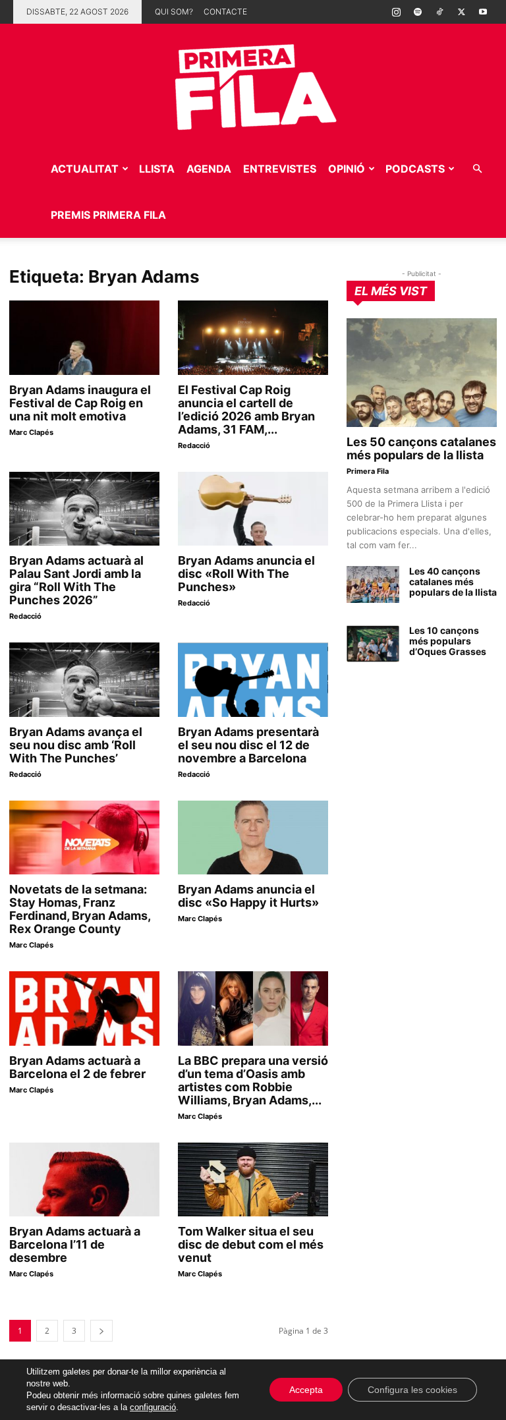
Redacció (194, 445)
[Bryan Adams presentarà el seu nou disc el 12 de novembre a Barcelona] (253, 679)
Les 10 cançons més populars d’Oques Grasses (447, 641)
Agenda (208, 168)
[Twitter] (461, 12)
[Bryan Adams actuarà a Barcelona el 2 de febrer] (84, 1008)
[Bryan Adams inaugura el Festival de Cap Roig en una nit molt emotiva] (84, 337)
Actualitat (85, 168)
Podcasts (415, 168)
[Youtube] (483, 12)
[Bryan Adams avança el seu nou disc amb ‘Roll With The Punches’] (84, 679)
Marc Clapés (31, 432)
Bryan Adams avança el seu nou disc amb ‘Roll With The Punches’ (75, 745)
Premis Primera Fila (108, 214)
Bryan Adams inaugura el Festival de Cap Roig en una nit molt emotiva (80, 403)
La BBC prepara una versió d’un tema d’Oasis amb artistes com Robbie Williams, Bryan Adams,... (253, 1080)
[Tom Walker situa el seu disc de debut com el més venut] (253, 1180)
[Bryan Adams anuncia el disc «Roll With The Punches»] (253, 509)
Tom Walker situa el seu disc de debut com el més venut (250, 1244)
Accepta (306, 1389)
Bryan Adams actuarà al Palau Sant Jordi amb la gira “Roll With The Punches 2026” (76, 580)
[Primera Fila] (253, 85)
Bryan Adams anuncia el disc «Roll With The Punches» (246, 574)
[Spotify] (418, 12)
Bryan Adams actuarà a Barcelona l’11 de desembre (74, 1244)
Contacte (225, 11)
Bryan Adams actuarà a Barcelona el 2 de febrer (77, 1067)
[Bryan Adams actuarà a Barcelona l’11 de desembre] (84, 1180)
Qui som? (174, 11)
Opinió (346, 168)
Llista (157, 168)
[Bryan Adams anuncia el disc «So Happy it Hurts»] (253, 838)
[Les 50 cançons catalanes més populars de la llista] (422, 372)
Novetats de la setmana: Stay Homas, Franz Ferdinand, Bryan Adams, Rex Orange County (79, 909)
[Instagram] (396, 12)
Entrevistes (279, 168)
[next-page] (101, 1331)
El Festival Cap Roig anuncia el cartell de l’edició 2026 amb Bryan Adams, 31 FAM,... (246, 409)
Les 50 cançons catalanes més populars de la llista (421, 448)
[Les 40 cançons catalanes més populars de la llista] (373, 584)
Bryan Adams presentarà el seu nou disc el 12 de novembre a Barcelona (248, 745)
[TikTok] (439, 12)
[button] (477, 169)
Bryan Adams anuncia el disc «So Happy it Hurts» (248, 895)
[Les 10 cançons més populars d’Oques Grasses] (373, 643)
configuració (153, 1407)
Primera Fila (368, 471)
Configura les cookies (412, 1389)
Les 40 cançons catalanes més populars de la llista (453, 581)
